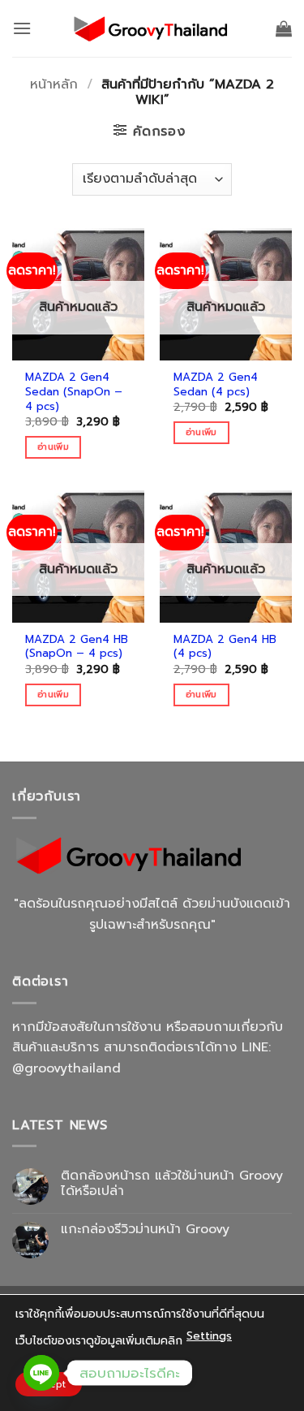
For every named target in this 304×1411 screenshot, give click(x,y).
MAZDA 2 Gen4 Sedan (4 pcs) (215, 384)
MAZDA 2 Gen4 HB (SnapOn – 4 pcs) (76, 646)
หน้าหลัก (54, 84)
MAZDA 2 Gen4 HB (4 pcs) (224, 646)
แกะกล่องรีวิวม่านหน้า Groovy (145, 1229)
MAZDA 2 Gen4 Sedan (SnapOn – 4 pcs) (73, 391)
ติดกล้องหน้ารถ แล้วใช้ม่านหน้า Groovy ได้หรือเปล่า (172, 1183)
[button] (22, 28)
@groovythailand (66, 1068)
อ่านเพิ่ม (53, 447)
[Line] (41, 1373)
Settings (209, 1335)
